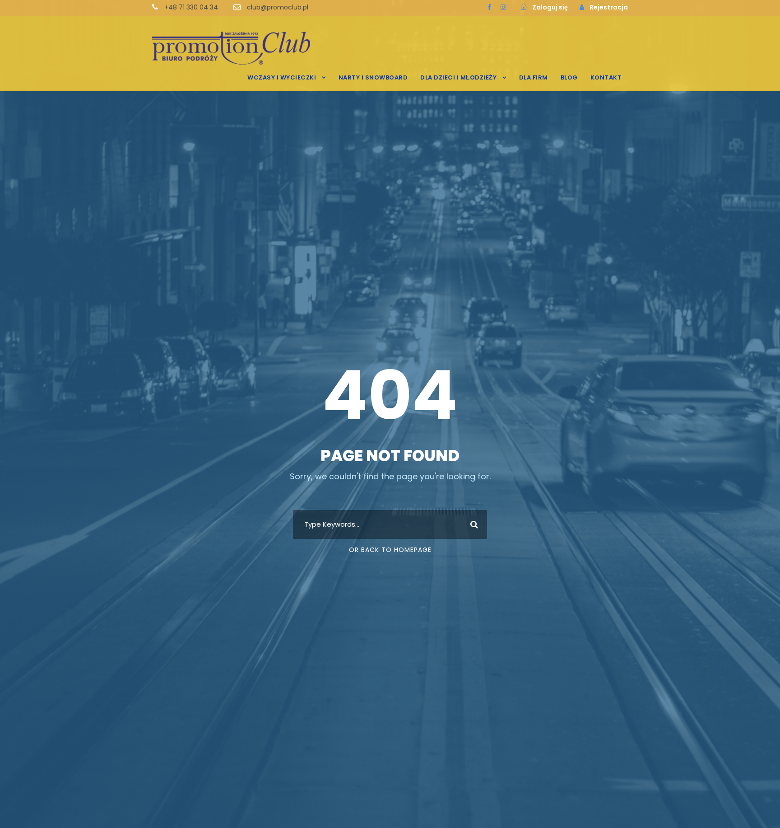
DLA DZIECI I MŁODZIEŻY (458, 77)
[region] (117, 746)
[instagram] (503, 7)
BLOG (569, 77)
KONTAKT (606, 77)
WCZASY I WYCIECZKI (281, 77)
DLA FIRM (533, 77)
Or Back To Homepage (390, 549)
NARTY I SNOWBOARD (373, 77)
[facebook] (489, 7)
